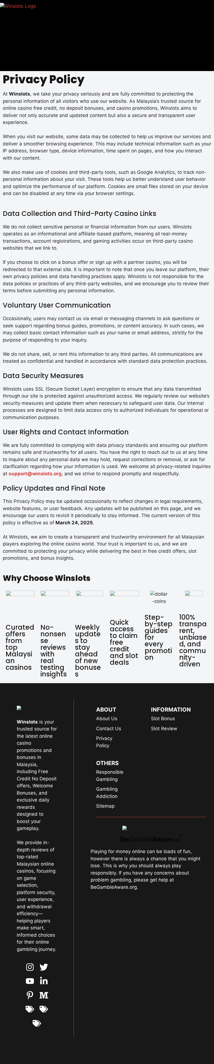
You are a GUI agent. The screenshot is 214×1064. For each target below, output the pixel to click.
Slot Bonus (163, 718)
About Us (106, 718)
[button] (128, 34)
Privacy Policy (104, 742)
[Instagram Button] (30, 967)
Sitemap (105, 806)
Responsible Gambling (109, 775)
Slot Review (164, 728)
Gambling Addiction (107, 792)
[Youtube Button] (44, 967)
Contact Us (108, 728)
